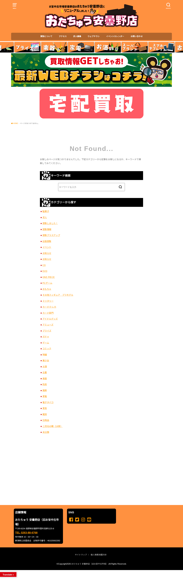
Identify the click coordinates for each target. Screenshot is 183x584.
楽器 (44, 378)
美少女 (45, 360)
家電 (44, 396)
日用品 (45, 420)
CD (44, 265)
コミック (46, 348)
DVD (44, 271)
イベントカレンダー (115, 36)
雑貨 (44, 414)
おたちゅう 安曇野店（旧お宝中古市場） (89, 564)
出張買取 (46, 241)
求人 (44, 217)
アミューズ (47, 325)
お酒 (44, 366)
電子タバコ (47, 402)
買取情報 (46, 229)
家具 (44, 408)
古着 (44, 372)
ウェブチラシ (94, 36)
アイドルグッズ (50, 319)
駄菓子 (45, 211)
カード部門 (47, 313)
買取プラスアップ (51, 235)
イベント (46, 247)
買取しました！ (50, 223)
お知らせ (46, 253)
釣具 (44, 384)
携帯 (44, 390)
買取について (46, 36)
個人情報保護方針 (99, 555)
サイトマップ (81, 555)
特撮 (44, 354)
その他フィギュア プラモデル (57, 295)
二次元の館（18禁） (52, 426)
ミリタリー (47, 301)
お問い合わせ (137, 36)
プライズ (46, 331)
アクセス (63, 36)
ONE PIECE (48, 277)
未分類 (45, 432)
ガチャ (45, 336)
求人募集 (77, 36)
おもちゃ (46, 289)
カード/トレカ (49, 307)
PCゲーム (47, 283)
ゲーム (45, 342)
